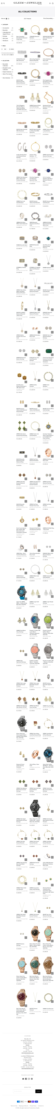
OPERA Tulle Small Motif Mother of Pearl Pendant (48, 820)
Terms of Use (14, 1106)
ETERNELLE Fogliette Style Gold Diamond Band (35, 269)
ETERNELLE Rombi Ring (21, 268)
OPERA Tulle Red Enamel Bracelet (20, 842)
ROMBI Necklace (47, 267)
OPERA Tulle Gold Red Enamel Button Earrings (35, 790)
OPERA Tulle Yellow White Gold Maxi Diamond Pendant (21, 291)
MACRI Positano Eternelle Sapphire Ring (47, 685)
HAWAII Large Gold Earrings (34, 602)
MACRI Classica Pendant (33, 1009)
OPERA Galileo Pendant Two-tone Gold (21, 336)
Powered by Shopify (34, 1108)
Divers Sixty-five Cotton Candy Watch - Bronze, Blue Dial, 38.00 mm (21, 978)
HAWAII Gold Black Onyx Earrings (21, 631)
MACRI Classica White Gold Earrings (48, 409)
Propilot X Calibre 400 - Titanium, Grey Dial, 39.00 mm (48, 662)
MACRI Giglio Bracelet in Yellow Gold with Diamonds (35, 131)
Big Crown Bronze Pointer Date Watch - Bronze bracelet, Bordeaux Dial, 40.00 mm (21, 1011)
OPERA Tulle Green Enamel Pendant (34, 915)
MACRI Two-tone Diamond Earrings (47, 915)
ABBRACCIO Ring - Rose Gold (47, 460)
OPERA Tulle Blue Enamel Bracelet (47, 842)
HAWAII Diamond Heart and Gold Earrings (35, 106)
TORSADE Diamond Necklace (34, 37)
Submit (38, 1091)
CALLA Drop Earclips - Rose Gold (35, 554)
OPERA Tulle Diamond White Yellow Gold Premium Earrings (21, 179)
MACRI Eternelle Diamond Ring (20, 505)
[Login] (50, 3)
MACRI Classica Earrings (20, 944)
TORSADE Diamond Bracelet (34, 81)
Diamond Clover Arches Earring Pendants (20, 766)
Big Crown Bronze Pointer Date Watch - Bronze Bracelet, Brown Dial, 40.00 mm (48, 978)
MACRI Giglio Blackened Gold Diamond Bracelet (20, 82)
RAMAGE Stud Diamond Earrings (20, 576)
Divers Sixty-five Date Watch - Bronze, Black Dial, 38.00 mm (35, 945)
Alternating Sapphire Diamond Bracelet (35, 59)
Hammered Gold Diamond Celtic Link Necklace (48, 107)
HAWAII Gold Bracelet (48, 1008)
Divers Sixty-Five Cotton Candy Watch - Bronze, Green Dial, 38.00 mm (48, 946)
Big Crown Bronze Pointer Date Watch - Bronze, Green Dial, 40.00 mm (35, 978)
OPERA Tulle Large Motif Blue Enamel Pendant (34, 685)
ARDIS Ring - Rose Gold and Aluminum (21, 554)
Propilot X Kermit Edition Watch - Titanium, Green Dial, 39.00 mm (48, 632)
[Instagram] (29, 1079)
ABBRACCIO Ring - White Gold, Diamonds (21, 223)
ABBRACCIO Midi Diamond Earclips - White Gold (47, 224)
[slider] (2, 53)
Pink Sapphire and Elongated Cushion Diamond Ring (47, 82)
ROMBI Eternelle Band (21, 245)
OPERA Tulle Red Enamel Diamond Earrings (20, 483)
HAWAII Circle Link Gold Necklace (34, 434)
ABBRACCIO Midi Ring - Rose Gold (48, 529)
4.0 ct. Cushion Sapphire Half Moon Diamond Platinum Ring (48, 179)
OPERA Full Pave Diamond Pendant (34, 460)
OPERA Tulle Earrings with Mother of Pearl (21, 706)
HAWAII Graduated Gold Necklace (47, 576)
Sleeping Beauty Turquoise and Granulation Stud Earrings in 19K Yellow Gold (48, 890)
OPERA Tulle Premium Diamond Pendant (35, 290)
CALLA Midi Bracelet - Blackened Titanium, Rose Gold (48, 864)
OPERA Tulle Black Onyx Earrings (34, 706)
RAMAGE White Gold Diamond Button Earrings (48, 555)
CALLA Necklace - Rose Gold (47, 59)
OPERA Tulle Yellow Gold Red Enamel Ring (35, 734)
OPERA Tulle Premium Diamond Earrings (48, 155)
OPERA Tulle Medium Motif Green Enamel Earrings (21, 790)
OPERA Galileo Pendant (33, 385)
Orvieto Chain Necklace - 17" (33, 155)
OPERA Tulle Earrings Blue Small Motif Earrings (21, 864)
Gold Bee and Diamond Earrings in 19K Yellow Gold (21, 386)
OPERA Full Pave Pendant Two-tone (34, 505)
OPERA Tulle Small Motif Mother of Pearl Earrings (21, 820)
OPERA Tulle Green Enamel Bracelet (34, 842)
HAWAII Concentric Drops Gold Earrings (35, 888)
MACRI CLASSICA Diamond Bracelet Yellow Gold (20, 314)
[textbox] (4, 49)
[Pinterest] (32, 1079)
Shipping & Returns (23, 1106)
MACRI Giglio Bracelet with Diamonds (21, 130)
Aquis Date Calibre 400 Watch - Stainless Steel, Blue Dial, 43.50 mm (48, 766)
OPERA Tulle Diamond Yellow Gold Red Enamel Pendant (35, 483)
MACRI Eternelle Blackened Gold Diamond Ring (20, 461)
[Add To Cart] (26, 33)
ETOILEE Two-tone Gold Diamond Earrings (34, 359)
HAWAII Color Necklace (46, 385)
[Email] (23, 1079)
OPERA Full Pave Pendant (47, 505)
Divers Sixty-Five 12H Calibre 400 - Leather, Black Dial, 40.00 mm (35, 820)
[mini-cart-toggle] (53, 3)
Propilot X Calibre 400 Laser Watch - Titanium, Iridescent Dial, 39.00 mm (35, 632)
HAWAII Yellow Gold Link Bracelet (21, 888)
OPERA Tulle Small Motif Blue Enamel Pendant (20, 916)
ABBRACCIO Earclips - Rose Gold (35, 336)
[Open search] (4, 3)
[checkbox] (8, 28)
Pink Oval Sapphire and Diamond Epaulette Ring (34, 179)
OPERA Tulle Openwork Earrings (21, 661)
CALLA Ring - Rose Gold (34, 765)
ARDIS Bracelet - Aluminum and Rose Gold (35, 224)
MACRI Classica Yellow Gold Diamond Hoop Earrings (21, 410)
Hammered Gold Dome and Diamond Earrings (35, 529)
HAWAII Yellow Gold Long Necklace (47, 130)
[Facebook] (26, 1079)
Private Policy (33, 1106)
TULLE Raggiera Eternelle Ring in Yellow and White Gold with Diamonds (21, 107)
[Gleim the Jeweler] (27, 3)
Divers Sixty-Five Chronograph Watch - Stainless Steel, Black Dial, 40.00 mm (21, 735)
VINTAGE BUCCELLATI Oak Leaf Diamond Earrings (48, 38)
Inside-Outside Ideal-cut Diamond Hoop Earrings (21, 156)
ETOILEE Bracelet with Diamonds (20, 59)
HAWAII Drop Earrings (48, 705)
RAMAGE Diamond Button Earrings (21, 358)
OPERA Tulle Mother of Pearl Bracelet (48, 734)
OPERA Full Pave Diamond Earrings (47, 482)
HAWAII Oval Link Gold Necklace (20, 202)
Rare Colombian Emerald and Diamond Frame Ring (21, 38)
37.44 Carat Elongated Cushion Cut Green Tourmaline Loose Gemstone (48, 359)
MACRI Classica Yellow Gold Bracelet (35, 202)
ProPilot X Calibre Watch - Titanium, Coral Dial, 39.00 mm (35, 662)
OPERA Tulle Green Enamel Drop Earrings (21, 434)
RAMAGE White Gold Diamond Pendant (35, 313)
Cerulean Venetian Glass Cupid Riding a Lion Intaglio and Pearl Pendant (48, 436)
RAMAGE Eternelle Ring (34, 245)
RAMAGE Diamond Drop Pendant (47, 313)
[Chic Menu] (2, 3)
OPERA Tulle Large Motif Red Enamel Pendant (21, 685)
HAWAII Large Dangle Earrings (48, 602)
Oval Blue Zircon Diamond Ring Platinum (47, 246)
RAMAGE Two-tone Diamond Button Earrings (47, 336)
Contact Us (41, 1106)
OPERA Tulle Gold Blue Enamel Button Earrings (48, 790)
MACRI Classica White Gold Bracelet (48, 202)
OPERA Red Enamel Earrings (34, 863)
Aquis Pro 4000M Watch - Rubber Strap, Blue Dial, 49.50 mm (21, 603)
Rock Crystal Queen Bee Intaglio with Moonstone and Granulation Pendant (21, 530)
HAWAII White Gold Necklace (34, 576)
